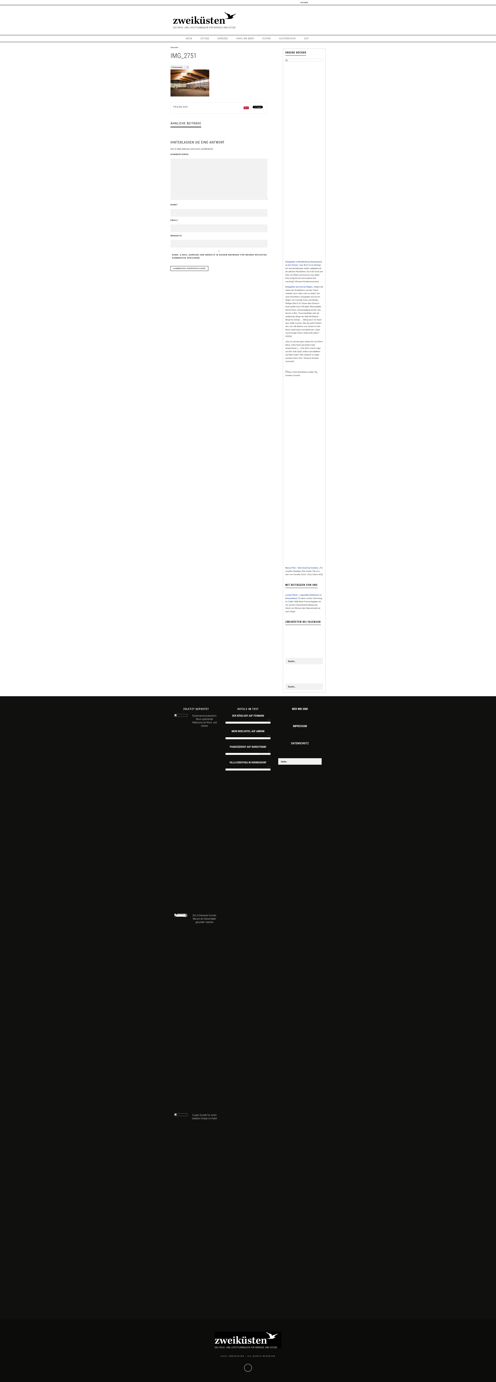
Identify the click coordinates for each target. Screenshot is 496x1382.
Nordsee (223, 38)
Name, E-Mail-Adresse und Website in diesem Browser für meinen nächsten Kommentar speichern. (219, 256)
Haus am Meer (245, 38)
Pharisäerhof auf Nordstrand (248, 746)
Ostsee (205, 38)
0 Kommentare (176, 67)
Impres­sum (300, 726)
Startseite (174, 47)
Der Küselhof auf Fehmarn (248, 715)
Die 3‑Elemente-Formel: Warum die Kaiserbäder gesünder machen (204, 919)
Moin (189, 38)
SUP (306, 38)
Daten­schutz (300, 743)
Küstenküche (287, 38)
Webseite (176, 236)
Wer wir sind (300, 709)
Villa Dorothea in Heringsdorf (248, 762)
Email (174, 220)
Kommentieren (179, 154)
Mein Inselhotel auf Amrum (248, 731)
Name (174, 205)
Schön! (266, 38)
